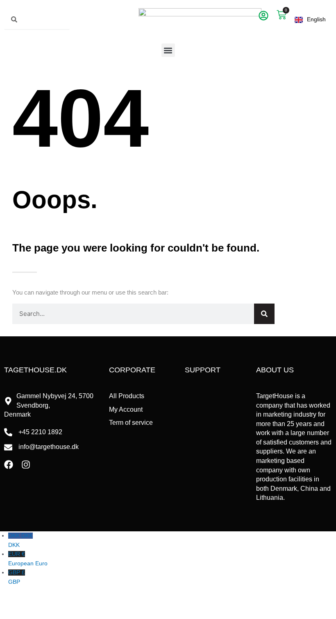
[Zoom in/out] (11, 601)
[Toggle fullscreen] (36, 601)
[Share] (60, 601)
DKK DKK (20, 540)
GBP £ (16, 577)
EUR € (28, 559)
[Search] (264, 314)
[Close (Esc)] (85, 601)
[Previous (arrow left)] (11, 613)
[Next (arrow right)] (36, 613)
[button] (168, 50)
